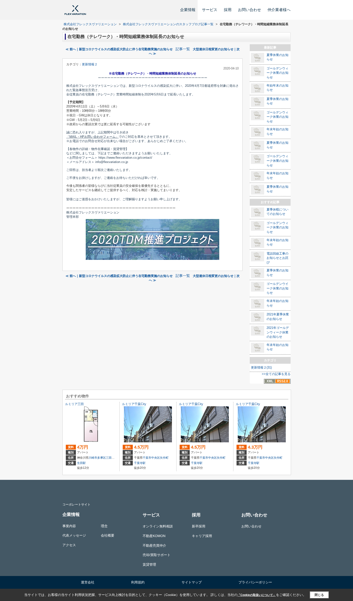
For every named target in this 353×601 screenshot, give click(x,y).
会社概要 (107, 535)
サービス (209, 10)
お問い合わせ (249, 10)
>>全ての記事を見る (276, 374)
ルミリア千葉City (134, 404)
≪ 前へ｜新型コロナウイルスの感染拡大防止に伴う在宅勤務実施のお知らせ (119, 49)
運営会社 (87, 582)
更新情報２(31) (261, 367)
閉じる (319, 595)
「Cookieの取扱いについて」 (256, 595)
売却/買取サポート (156, 555)
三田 (109, 457)
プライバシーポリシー (255, 582)
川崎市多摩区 (97, 457)
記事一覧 (183, 49)
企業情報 (187, 10)
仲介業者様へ (279, 10)
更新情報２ (89, 64)
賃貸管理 (149, 564)
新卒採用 (198, 526)
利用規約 (138, 582)
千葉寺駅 (140, 463)
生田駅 (81, 463)
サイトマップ (192, 582)
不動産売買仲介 (154, 545)
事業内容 (69, 526)
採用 (227, 10)
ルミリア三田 (74, 404)
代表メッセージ (74, 535)
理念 (104, 526)
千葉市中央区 (151, 457)
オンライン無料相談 (158, 526)
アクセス (69, 545)
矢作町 (164, 457)
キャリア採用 (202, 536)
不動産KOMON (154, 536)
